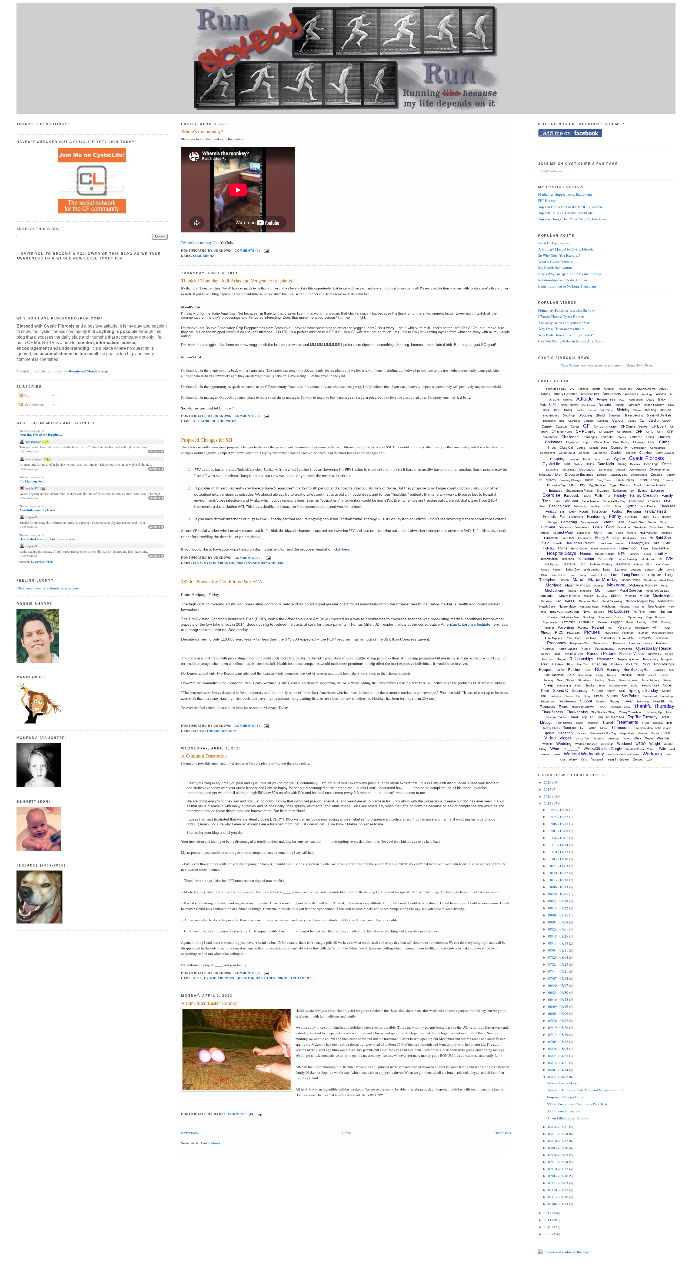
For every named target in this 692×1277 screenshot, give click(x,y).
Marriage (553, 585)
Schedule (626, 674)
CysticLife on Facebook (551, 171)
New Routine (656, 606)
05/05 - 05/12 (558, 1041)
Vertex (655, 733)
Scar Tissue (585, 674)
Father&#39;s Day (614, 501)
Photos (546, 633)
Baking (619, 404)
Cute (607, 459)
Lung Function (633, 575)
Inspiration (586, 559)
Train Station (564, 722)
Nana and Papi (588, 601)
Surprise (601, 701)
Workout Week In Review (623, 754)
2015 (548, 789)
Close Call (566, 447)
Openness (604, 617)
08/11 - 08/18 (558, 943)
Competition (657, 447)
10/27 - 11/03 (558, 865)
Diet (558, 474)
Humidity (633, 553)
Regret (561, 659)
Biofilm (580, 410)
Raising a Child (573, 653)
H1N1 (609, 532)
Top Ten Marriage (610, 717)
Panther (549, 627)
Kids (649, 564)
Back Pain (588, 405)
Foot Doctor (600, 511)
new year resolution (564, 612)
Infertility (661, 554)
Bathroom (633, 404)
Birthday (623, 410)
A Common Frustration (204, 755)
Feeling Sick (559, 506)
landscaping (591, 569)
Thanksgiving (577, 712)
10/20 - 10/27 (558, 873)
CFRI (660, 431)
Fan (557, 501)
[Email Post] (265, 250)
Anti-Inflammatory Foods (37, 510)
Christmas (553, 442)
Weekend (624, 744)
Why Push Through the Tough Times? (566, 334)
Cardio (653, 420)
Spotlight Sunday (643, 690)
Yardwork (597, 759)
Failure (587, 495)
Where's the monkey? (202, 131)
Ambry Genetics (565, 394)
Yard (584, 759)
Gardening (569, 522)
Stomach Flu (572, 696)
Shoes (570, 680)
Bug (561, 420)
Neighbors (609, 606)
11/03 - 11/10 (558, 858)
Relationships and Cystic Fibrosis (562, 280)
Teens (563, 707)
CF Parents (585, 431)
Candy (632, 420)
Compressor (567, 452)
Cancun (618, 420)
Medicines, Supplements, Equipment (565, 194)
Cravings (573, 459)
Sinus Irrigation (628, 680)
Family (620, 495)
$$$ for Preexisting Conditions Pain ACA (221, 581)
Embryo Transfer (655, 485)
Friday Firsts (656, 511)
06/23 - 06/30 (558, 992)
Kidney (638, 564)
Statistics (555, 696)
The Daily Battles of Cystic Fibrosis (564, 322)
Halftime (667, 532)
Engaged (556, 490)
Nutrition (666, 612)
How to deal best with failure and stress (46, 539)
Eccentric (668, 480)
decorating (568, 469)
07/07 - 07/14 (558, 978)
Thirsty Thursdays (630, 712)
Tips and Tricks (556, 717)
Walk (637, 738)
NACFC (570, 601)
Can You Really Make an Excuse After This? (570, 341)
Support (586, 701)
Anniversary (612, 394)
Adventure (626, 388)
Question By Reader (256, 978)
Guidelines (583, 532)
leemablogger (33, 459)
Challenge (570, 437)
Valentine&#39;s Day (603, 733)
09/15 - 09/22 (558, 908)
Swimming (642, 701)
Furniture (631, 516)
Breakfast (614, 415)
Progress (548, 648)
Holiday (548, 548)
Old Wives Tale (570, 617)
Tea (671, 701)
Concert (584, 452)
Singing (599, 680)
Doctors (657, 474)
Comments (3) (247, 725)
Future (645, 516)
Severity (548, 680)
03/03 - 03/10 (558, 1147)
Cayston (561, 426)
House (585, 553)
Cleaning (638, 442)
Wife (662, 749)
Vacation (565, 733)
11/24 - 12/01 (558, 837)
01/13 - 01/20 (558, 1197)
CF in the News (562, 431)
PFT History (547, 200)
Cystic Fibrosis (219, 562)
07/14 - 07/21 (558, 971)
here (345, 550)
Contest (616, 453)
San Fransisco (554, 674)
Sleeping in (564, 685)
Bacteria (605, 405)
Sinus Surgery (650, 680)
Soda (634, 685)
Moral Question (631, 590)
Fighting (631, 506)
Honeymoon (628, 548)
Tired (574, 717)
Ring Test (582, 664)
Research (605, 659)
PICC (559, 633)
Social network (618, 685)
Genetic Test (636, 522)
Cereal (575, 426)
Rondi (645, 664)
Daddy (578, 464)
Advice (663, 388)
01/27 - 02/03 (558, 1183)
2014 (548, 796)
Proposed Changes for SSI (206, 439)
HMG (666, 543)
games (666, 516)
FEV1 (607, 506)
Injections (567, 559)
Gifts (663, 522)
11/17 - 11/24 (558, 844)
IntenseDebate (44, 561)
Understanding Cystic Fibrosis (652, 727)
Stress (598, 696)
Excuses (658, 490)
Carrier (547, 426)
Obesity (552, 617)
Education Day (556, 485)
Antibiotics (631, 394)
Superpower (547, 701)
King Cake (662, 564)
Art (671, 394)
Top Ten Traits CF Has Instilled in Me (565, 212)
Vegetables (627, 733)
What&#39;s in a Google (603, 749)
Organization (550, 622)
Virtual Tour (582, 738)
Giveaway (565, 527)
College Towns (598, 447)
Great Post (656, 527)
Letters (649, 569)
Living (582, 575)
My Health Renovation (555, 267)
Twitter (591, 727)
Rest (544, 664)
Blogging (585, 415)
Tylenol (604, 727)
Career (666, 420)
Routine (574, 670)
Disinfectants (639, 474)
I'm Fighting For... (31, 481)
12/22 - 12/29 (558, 809)
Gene (621, 522)
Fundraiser (576, 516)
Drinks (589, 480)
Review (557, 664)
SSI (280, 562)
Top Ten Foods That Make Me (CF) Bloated (570, 206)
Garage (552, 522)
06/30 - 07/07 (558, 985)
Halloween (551, 537)
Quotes (545, 653)
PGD (667, 627)
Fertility (595, 506)
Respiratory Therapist (657, 659)
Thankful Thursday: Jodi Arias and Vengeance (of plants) (237, 280)
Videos (566, 738)
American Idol (590, 394)
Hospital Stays (561, 553)
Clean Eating (621, 442)
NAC (558, 601)
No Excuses (619, 611)
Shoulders (584, 680)
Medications (554, 590)
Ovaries (602, 622)
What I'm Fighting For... (555, 243)
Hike (656, 543)
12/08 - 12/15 (558, 823)
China (650, 437)
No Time (639, 611)
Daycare (635, 464)
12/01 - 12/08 (558, 830)
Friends (549, 516)
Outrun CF (586, 622)
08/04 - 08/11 (558, 950)
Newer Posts (190, 1132)
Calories (589, 420)
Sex (559, 680)
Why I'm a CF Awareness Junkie (561, 328)
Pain (653, 622)
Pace (629, 622)
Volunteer (614, 738)
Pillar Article (611, 632)
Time (669, 712)
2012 (548, 1213)
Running (613, 670)
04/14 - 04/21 (558, 1062)
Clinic (651, 442)
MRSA (616, 596)
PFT (656, 627)
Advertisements (646, 388)
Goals (597, 527)
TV (581, 727)
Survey (615, 701)
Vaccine (581, 733)
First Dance (648, 506)
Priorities (661, 643)
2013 (548, 803)
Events (642, 490)
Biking (568, 410)
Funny (615, 516)
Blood (600, 415)
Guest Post (563, 532)
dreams (551, 480)
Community (619, 447)
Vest (666, 733)
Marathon (650, 580)
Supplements (567, 701)
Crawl (586, 459)
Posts (27, 395)
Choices (664, 437)
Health (557, 543)
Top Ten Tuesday (643, 717)
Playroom (642, 632)
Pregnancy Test (580, 643)
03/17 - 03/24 (558, 1133)
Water (649, 738)
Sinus (283, 978)
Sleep (548, 685)
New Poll (638, 606)
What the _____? (565, 748)
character (607, 437)
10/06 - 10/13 (558, 887)
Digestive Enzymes (579, 474)
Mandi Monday (603, 579)
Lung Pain (654, 574)
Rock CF (632, 664)
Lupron (564, 580)
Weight (654, 744)
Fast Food (570, 501)
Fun (562, 517)
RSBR (587, 669)
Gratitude (640, 527)
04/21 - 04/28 (558, 1055)
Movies (588, 596)
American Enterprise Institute (465, 624)
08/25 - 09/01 (558, 929)
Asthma (568, 399)
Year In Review (618, 759)
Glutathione (582, 527)
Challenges (590, 437)
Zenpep (638, 759)
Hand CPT (567, 537)
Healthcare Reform (256, 562)
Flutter (571, 511)
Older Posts (502, 1132)
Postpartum (607, 638)
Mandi (92, 371)
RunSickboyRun (637, 669)
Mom (599, 590)
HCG (643, 537)
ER (632, 490)
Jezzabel (569, 564)
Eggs (613, 485)
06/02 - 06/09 (558, 1013)
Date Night (606, 464)
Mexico (572, 590)
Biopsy (592, 410)
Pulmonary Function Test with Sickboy (566, 310)
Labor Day (573, 569)
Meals (664, 585)
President (635, 643)
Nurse (652, 611)
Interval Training (627, 559)
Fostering (634, 512)
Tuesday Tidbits (662, 722)
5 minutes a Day (556, 388)
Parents (583, 627)
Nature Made (567, 606)
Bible (556, 410)
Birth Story (606, 410)
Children (636, 437)
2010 (548, 1227)
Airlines (545, 394)
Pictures (592, 632)
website (548, 743)
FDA (667, 501)
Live (572, 575)
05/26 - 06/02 (558, 1020)
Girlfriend (548, 527)
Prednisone (661, 638)
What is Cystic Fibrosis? (556, 261)
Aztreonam (636, 399)
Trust (645, 722)
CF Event (658, 426)
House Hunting (604, 553)
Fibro (618, 506)
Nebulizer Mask (589, 606)
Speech (597, 691)
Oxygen (617, 622)
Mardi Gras (666, 580)
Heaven (620, 543)
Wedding (563, 743)
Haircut (631, 532)
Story (587, 696)
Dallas (590, 464)
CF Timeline (624, 431)
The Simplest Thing (603, 712)
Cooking (645, 453)
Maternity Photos (577, 585)
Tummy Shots (551, 727)
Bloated (665, 410)
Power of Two (627, 638)
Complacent (547, 452)
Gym (598, 533)
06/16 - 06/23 (558, 999)
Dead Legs (651, 464)
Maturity (598, 585)
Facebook (571, 496)
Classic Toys (601, 442)
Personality (642, 627)
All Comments (34, 404)
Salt (671, 669)
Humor (647, 553)
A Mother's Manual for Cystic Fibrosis (566, 249)
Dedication (587, 469)
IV (660, 559)
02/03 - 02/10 (558, 1175)
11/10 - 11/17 (558, 851)
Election (625, 485)
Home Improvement (603, 548)
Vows (626, 738)
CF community (605, 426)
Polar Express (553, 638)
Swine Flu (659, 701)
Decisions (552, 469)
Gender (607, 522)
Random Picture (601, 653)
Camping (602, 420)
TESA (602, 706)
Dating (622, 464)
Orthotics (568, 622)
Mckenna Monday (643, 585)
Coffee (581, 447)
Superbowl (650, 696)
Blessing (650, 410)
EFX (582, 485)
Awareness (606, 399)
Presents (619, 643)
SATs (570, 674)
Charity (621, 437)
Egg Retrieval (597, 485)
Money (611, 590)
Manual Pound (630, 580)
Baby (650, 399)
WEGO (641, 744)
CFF (639, 431)
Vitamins (598, 738)
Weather (663, 738)
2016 (548, 782)
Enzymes (603, 490)
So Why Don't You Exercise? (559, 255)
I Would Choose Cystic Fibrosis (561, 316)
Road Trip (599, 664)
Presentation (601, 643)
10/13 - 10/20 (558, 880)
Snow (601, 685)
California (574, 420)
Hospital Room (661, 548)
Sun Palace (630, 696)
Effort (572, 485)
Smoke (589, 685)
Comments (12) (248, 557)
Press (648, 643)
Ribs (570, 664)
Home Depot (579, 548)
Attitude (584, 399)
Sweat (628, 701)
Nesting (625, 606)
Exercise (551, 495)
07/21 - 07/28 (558, 964)
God (610, 527)
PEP (611, 627)
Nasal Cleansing (612, 601)
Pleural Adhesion (662, 632)
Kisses (545, 569)
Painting (666, 622)
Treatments (302, 978)
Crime (597, 459)
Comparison (638, 447)
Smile (578, 685)
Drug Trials (604, 480)
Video (550, 738)
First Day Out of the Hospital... (40, 435)
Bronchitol (549, 420)
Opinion (619, 617)
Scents (611, 674)
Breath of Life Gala (659, 415)
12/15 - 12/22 (558, 816)
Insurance (605, 559)
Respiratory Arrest (628, 659)
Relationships (581, 658)
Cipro (586, 442)
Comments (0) (247, 250)
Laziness (621, 569)
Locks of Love (598, 575)
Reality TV (654, 653)
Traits (579, 722)
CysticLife (551, 463)
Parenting (566, 627)
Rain (557, 653)
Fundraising (596, 517)
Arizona (661, 394)
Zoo (649, 759)
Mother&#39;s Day (657, 590)
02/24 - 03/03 (558, 1154)
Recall (669, 653)
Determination (637, 469)
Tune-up (569, 728)
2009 (548, 1234)
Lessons (636, 569)
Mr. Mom (602, 596)
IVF (669, 558)
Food (583, 511)
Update (549, 733)
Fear (542, 506)
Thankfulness (552, 712)
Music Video (663, 596)
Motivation (547, 596)
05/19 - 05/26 (558, 1027)
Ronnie (74, 371)
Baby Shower (569, 404)
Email (637, 485)
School (640, 674)
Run (599, 669)
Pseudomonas (604, 648)
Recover (548, 659)
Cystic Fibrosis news (573, 365)
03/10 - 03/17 (558, 1140)
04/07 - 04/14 (558, 1069)
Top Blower (33, 442)
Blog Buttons (551, 415)
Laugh (607, 569)
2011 (548, 1220)
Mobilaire (585, 590)
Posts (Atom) (210, 1143)
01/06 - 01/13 (558, 1204)
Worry (573, 759)
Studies (612, 696)
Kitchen (557, 569)
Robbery (616, 664)
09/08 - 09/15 (558, 915)
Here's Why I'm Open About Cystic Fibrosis (569, 273)
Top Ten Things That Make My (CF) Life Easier (573, 218)
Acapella (583, 388)
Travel (607, 722)
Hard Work (629, 537)
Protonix (586, 648)
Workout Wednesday (584, 754)
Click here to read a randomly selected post (47, 588)
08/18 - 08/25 (558, 936)
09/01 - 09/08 (558, 922)
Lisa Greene (558, 575)
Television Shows (582, 706)
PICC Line (573, 632)
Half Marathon (649, 532)
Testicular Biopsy (619, 706)
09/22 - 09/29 (558, 901)
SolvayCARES (650, 685)
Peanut (598, 627)
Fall (608, 495)
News (586, 611)
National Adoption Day (640, 601)
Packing (642, 622)
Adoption (609, 388)
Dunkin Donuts (624, 480)
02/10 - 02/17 (558, 1168)
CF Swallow (606, 431)
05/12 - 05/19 (558, 1034)
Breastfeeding (634, 415)
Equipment (620, 490)
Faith (598, 496)
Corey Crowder (665, 452)
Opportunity (635, 617)
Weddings (607, 743)
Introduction (648, 559)
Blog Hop (569, 415)
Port (578, 638)
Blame (637, 410)
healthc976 (32, 488)
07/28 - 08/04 (558, 957)
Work (557, 754)
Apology (647, 394)
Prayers (645, 638)
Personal (624, 627)
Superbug (666, 696)
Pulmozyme (625, 648)
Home (346, 1132)
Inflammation (549, 559)
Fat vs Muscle (590, 501)
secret (652, 674)
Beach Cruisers (654, 404)
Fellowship (580, 506)
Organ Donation (656, 617)
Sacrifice (659, 669)
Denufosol (605, 469)
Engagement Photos (579, 490)
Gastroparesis (589, 522)
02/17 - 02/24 (558, 1161)
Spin (622, 690)
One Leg (588, 617)
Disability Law (618, 474)
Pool (568, 638)
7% (572, 388)
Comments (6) (247, 973)
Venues (642, 733)
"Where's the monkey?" (198, 242)
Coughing (557, 459)
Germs (652, 522)
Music (644, 596)
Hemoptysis (639, 543)
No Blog (599, 611)
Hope (644, 548)
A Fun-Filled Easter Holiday (209, 1003)
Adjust (596, 388)
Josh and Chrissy (601, 564)
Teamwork (547, 707)
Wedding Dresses (586, 743)
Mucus (630, 596)
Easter (642, 480)
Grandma (623, 527)
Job (582, 564)
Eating (655, 480)
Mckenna (206, 255)
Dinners (602, 474)
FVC (655, 516)
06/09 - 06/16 (558, 1006)
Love (614, 575)
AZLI (622, 399)
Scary (599, 674)
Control (631, 452)
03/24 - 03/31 (558, 1126)
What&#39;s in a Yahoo (640, 749)
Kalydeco (623, 564)
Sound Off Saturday (570, 690)
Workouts (652, 753)
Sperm (611, 690)
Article (554, 399)
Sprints (666, 690)
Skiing (667, 680)
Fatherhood (636, 501)
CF (199, 562)
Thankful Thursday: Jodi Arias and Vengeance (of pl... (586, 1090)
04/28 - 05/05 (558, 1048)
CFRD (649, 431)
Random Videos (631, 654)
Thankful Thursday (216, 421)
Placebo (627, 632)
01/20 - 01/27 (558, 1190)
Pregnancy (556, 643)
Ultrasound (621, 727)
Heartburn (605, 543)
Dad (567, 464)
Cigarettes (573, 442)
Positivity (590, 638)
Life (660, 569)
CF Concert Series (634, 426)
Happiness (584, 537)
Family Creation (644, 495)
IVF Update (552, 564)
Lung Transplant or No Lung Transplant (567, 286)
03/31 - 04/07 (558, 1076)
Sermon (664, 674)
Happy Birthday (607, 538)
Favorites (654, 501)
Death (666, 464)
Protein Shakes (567, 648)
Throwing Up (653, 712)
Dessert (620, 469)
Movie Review (569, 596)
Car (642, 420)
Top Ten (587, 717)
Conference (600, 452)
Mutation (546, 601)
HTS (621, 554)
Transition (592, 722)
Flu (562, 511)
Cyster (619, 458)
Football (617, 512)
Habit (619, 532)
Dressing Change (570, 480)
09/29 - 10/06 (558, 894)
